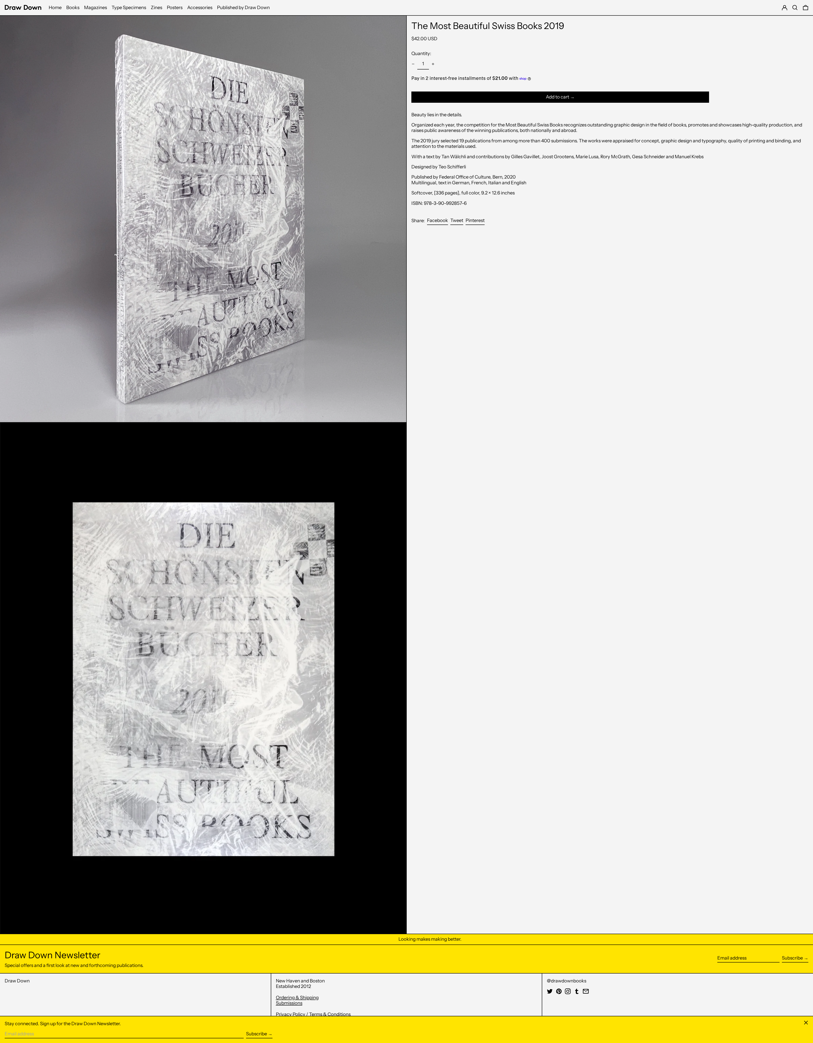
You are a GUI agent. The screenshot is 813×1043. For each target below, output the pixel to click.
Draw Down (17, 981)
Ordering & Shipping (297, 997)
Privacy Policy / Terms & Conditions (313, 1014)
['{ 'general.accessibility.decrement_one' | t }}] (413, 64)
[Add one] (433, 64)
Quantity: (421, 53)
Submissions (289, 1003)
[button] (795, 7)
